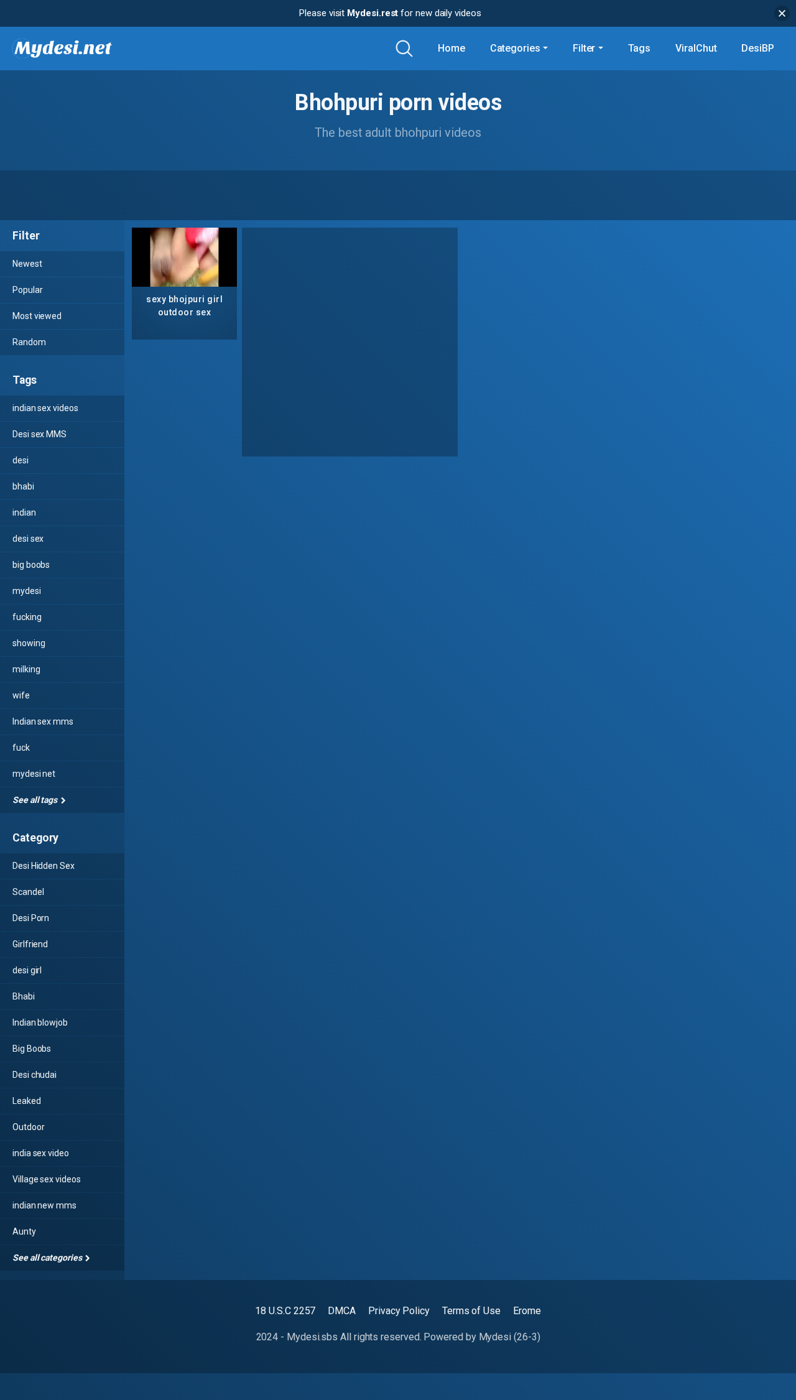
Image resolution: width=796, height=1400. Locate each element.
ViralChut (695, 48)
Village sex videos (46, 1179)
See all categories (47, 1258)
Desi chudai (34, 1075)
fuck (21, 748)
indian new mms (44, 1205)
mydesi (26, 591)
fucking (26, 617)
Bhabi (23, 996)
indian (24, 512)
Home (451, 48)
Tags (639, 48)
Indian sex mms (42, 721)
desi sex (28, 539)
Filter (584, 48)
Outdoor (28, 1127)
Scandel (28, 892)
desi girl (27, 970)
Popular (27, 290)
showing (28, 643)
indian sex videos (45, 408)
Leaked (26, 1101)
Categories (515, 48)
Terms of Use (471, 1311)
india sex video (40, 1153)
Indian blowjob (40, 1022)
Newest (27, 264)
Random (29, 342)
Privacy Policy (399, 1311)
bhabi (23, 486)
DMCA (342, 1311)
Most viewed (37, 316)
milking (26, 669)
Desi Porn (30, 918)
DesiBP (757, 48)
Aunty (24, 1231)
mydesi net (33, 774)
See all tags (35, 800)
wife (21, 695)
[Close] (782, 13)
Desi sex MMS (39, 434)
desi (20, 460)
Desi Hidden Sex (43, 866)
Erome (527, 1311)
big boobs (31, 565)
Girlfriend (30, 944)
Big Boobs (31, 1049)
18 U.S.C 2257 (285, 1311)
